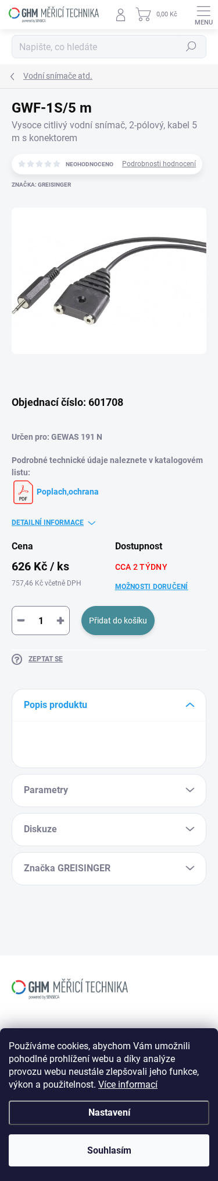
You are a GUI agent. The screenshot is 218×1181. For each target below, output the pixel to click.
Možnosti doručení (151, 587)
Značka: (41, 184)
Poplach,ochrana (67, 491)
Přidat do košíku (118, 620)
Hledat (191, 47)
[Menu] (203, 14)
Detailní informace (48, 522)
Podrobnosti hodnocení (159, 164)
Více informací (128, 1084)
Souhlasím (109, 1150)
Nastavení (109, 1112)
